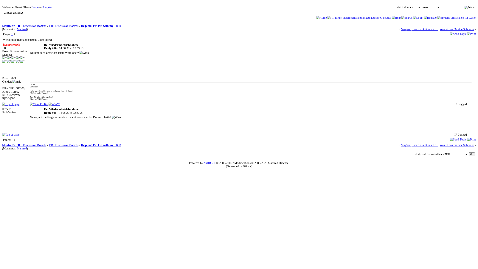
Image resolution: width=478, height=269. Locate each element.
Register (47, 7)
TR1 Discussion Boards (63, 25)
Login (35, 7)
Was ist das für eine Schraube (457, 29)
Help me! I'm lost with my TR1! (101, 25)
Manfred (22, 29)
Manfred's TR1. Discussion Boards (24, 25)
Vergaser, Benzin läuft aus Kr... (419, 29)
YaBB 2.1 (209, 163)
